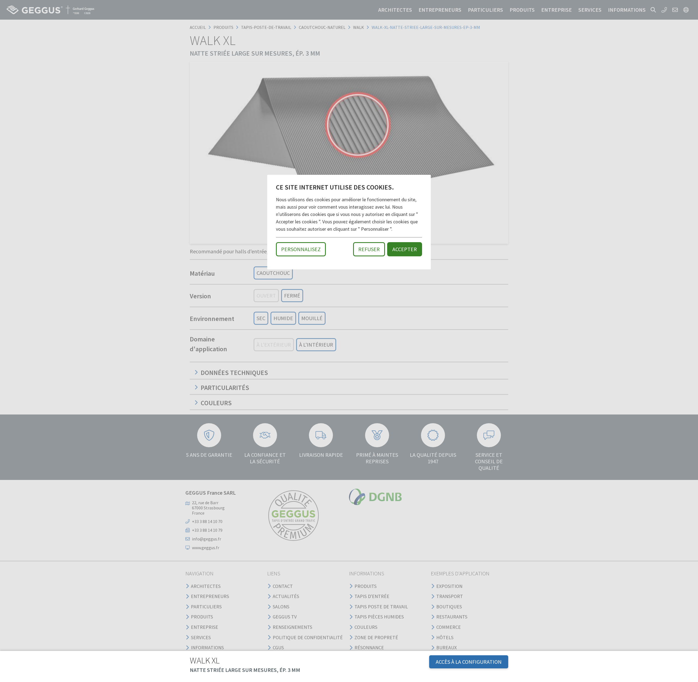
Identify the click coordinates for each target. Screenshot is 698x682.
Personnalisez (301, 249)
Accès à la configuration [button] (469, 661)
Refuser (369, 249)
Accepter (404, 249)
